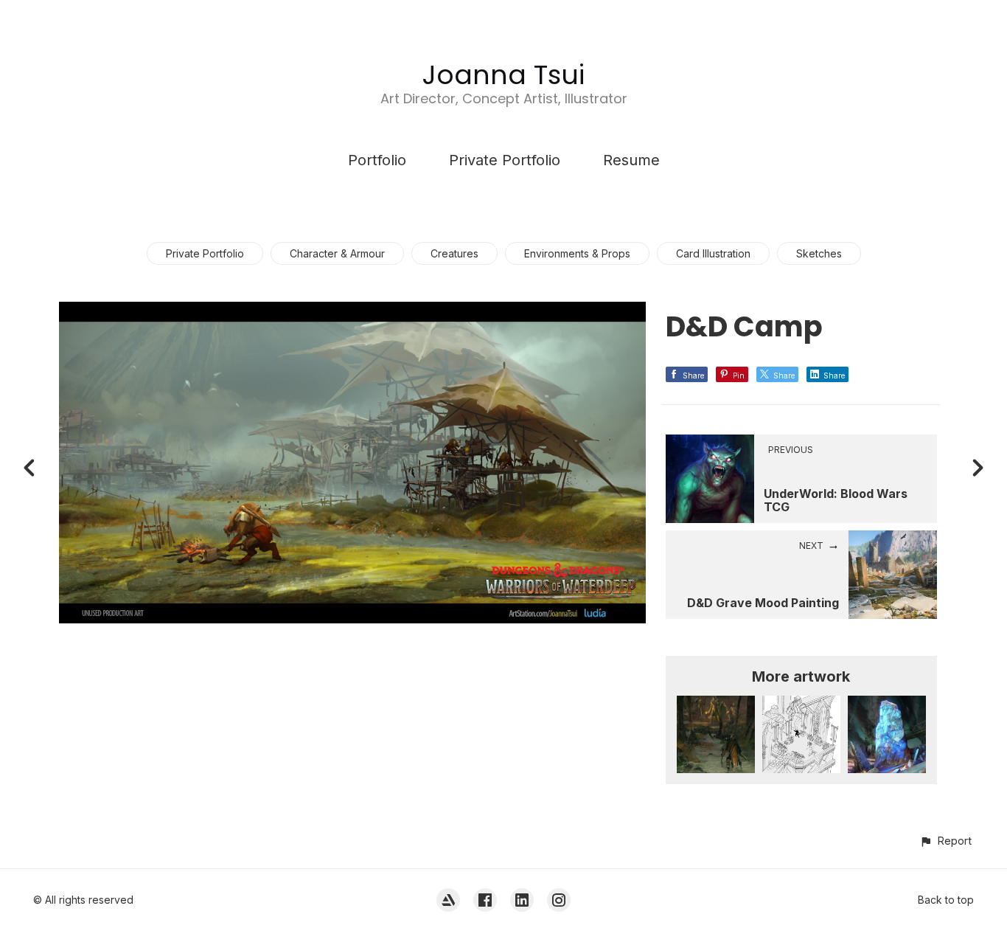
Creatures (454, 253)
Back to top (946, 899)
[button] (945, 841)
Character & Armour (337, 253)
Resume (631, 160)
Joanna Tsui (503, 75)
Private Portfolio (504, 160)
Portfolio (377, 160)
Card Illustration (713, 253)
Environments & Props (577, 253)
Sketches (819, 253)
